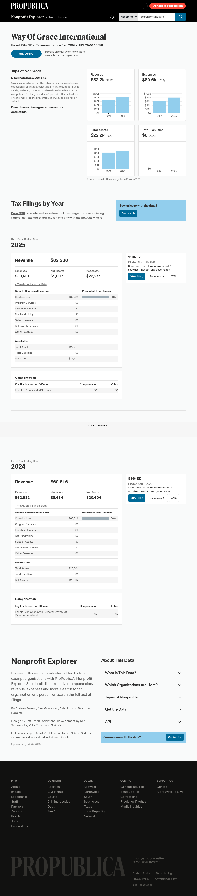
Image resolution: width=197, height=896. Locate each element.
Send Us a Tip (130, 792)
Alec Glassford (47, 708)
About (15, 787)
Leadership (19, 797)
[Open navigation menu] (145, 6)
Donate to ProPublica (168, 6)
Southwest (91, 801)
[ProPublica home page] (68, 866)
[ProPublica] (29, 6)
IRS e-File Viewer (52, 733)
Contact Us (128, 213)
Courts (52, 797)
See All (52, 811)
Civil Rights (55, 792)
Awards (16, 811)
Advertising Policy (166, 879)
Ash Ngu (65, 708)
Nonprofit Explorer (27, 16)
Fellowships (19, 826)
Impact (16, 792)
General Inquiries (132, 787)
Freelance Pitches (133, 801)
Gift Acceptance (143, 884)
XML (174, 276)
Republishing (164, 873)
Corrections (128, 797)
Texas (88, 806)
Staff (14, 801)
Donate (162, 787)
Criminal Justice (59, 801)
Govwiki (64, 737)
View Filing (136, 276)
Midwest (90, 787)
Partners (17, 806)
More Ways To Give (170, 792)
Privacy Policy (141, 879)
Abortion (54, 787)
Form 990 (18, 213)
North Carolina (58, 17)
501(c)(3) (40, 78)
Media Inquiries (131, 806)
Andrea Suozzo (25, 708)
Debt (51, 806)
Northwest (91, 792)
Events (16, 816)
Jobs (14, 821)
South (88, 797)
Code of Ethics (141, 873)
